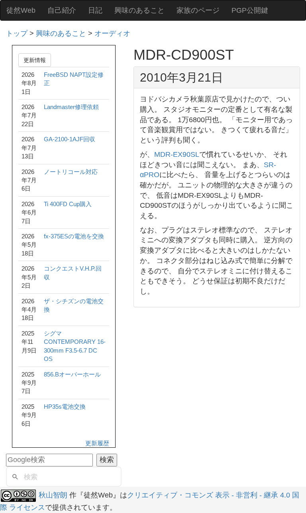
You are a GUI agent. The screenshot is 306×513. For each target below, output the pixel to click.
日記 (95, 10)
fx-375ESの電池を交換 (74, 236)
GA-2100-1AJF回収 (69, 139)
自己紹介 (61, 10)
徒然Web (20, 10)
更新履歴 (97, 443)
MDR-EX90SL (176, 154)
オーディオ (112, 33)
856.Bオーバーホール (72, 374)
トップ (16, 33)
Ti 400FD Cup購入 (68, 204)
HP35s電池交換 (65, 406)
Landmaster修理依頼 (71, 106)
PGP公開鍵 (249, 10)
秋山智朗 (53, 495)
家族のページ (198, 10)
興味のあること (139, 10)
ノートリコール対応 (71, 171)
